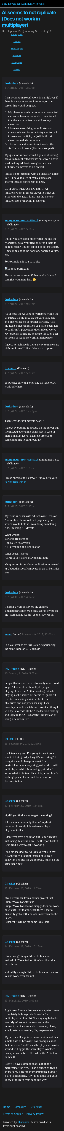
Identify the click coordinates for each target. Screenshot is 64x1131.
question (17, 41)
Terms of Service (13, 1113)
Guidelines (36, 1106)
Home (6, 1106)
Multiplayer (17, 62)
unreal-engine (17, 48)
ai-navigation (16, 34)
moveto (17, 69)
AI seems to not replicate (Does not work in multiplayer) (29, 18)
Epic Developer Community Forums (23, 3)
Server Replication (15, 481)
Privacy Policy (34, 1113)
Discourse (24, 1122)
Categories (20, 1106)
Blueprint (17, 55)
